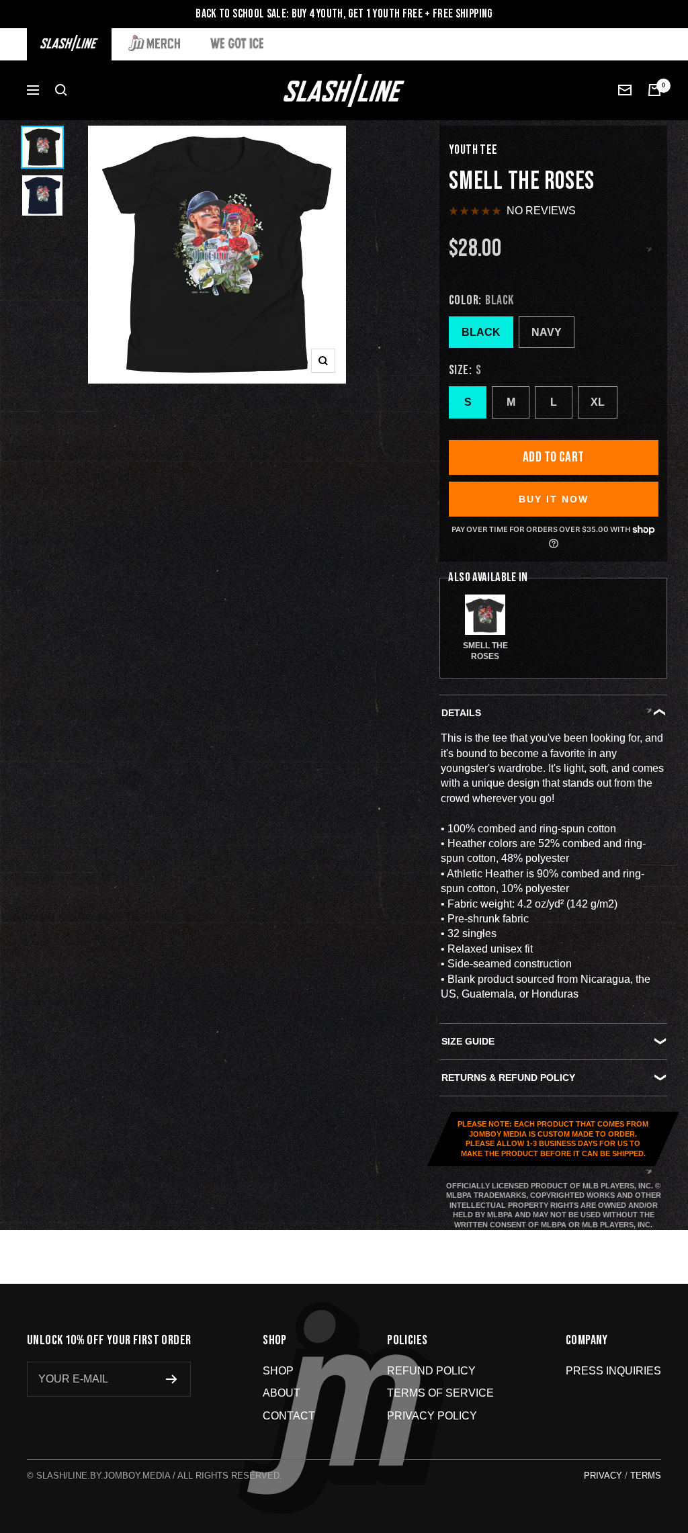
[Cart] (654, 90)
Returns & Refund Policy (508, 1077)
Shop (278, 1370)
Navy (546, 332)
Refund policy (431, 1370)
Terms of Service (440, 1393)
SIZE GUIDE (467, 1041)
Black (481, 332)
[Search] (61, 90)
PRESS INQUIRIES (613, 1370)
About (281, 1393)
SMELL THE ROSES (485, 651)
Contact (289, 1415)
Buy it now (554, 499)
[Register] (171, 1379)
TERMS (645, 1476)
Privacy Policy (432, 1415)
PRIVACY (603, 1476)
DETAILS (461, 712)
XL (598, 402)
